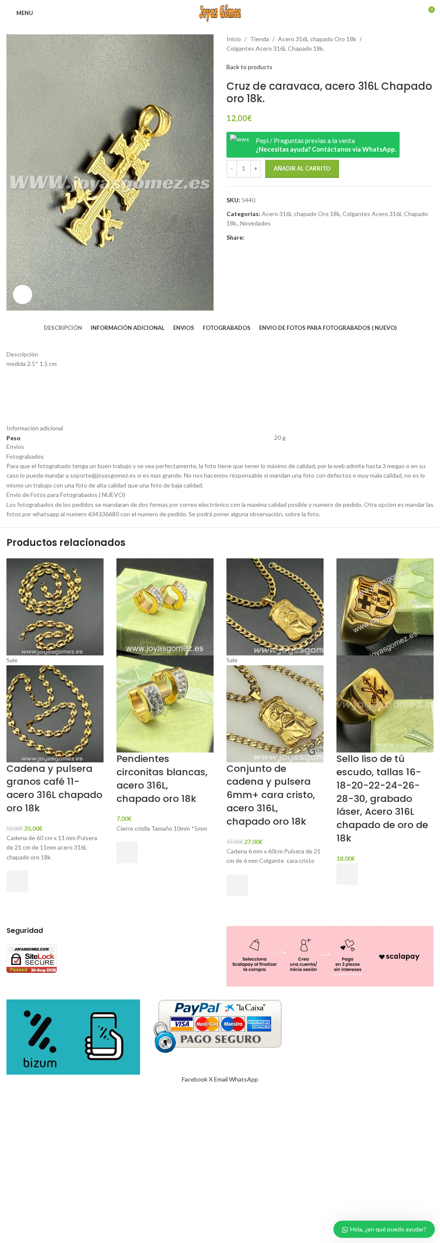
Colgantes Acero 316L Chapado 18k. (275, 48)
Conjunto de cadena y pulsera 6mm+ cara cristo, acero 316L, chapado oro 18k (270, 795)
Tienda (259, 39)
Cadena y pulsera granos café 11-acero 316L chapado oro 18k (54, 788)
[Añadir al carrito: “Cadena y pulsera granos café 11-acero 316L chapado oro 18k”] (17, 881)
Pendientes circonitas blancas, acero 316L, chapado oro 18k (162, 778)
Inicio (233, 39)
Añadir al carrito (302, 168)
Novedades (255, 223)
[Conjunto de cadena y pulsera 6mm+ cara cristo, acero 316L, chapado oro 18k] (275, 606)
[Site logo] (220, 12)
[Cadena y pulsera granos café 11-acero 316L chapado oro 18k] (55, 606)
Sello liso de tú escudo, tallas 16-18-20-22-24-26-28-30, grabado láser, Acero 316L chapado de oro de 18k (382, 798)
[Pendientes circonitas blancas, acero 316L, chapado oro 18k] (165, 606)
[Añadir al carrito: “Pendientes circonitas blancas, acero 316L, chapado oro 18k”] (127, 852)
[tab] (63, 328)
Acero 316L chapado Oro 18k (317, 39)
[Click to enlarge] (22, 294)
